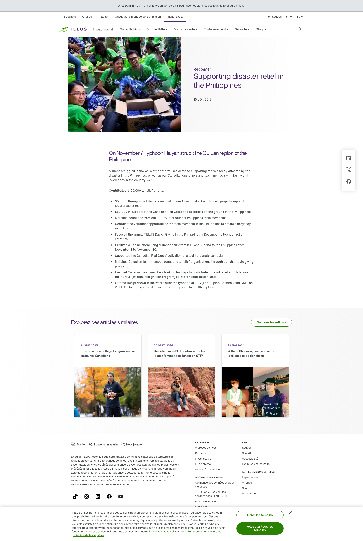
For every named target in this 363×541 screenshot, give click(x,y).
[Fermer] (291, 512)
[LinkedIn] (348, 158)
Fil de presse (203, 464)
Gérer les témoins (260, 515)
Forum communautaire (256, 464)
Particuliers (69, 17)
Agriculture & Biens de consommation (137, 17)
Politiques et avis (205, 501)
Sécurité (247, 453)
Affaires (247, 482)
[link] (261, 29)
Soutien (246, 448)
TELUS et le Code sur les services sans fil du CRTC (211, 494)
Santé (104, 17)
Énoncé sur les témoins (162, 531)
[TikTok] (76, 496)
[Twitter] (348, 170)
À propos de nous (205, 448)
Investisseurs (203, 458)
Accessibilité (250, 458)
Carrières (200, 453)
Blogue (261, 29)
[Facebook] (348, 182)
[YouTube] (122, 496)
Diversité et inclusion (208, 469)
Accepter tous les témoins (260, 528)
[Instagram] (88, 496)
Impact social (175, 17)
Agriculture (249, 493)
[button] (130, 29)
